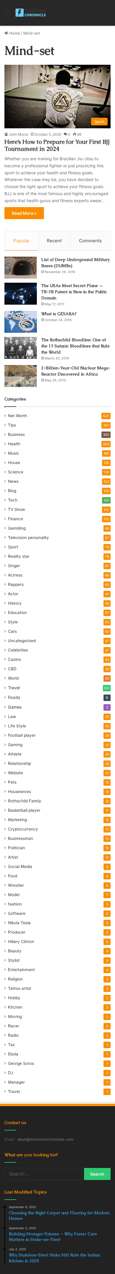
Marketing (17, 819)
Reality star (18, 556)
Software (16, 913)
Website (15, 772)
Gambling (17, 528)
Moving (15, 1016)
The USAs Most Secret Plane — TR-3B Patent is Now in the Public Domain (74, 292)
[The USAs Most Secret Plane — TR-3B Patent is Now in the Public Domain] (20, 294)
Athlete (15, 754)
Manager (16, 1082)
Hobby (14, 997)
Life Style (17, 726)
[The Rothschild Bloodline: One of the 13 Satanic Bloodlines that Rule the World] (20, 348)
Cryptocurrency (23, 829)
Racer (13, 1026)
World (13, 678)
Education (17, 612)
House (14, 462)
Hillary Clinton (21, 941)
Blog (12, 490)
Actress (15, 575)
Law (12, 716)
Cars (12, 631)
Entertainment (21, 969)
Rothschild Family (24, 801)
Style (13, 622)
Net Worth (17, 415)
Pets (12, 782)
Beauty (15, 951)
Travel (14, 687)
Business (16, 434)
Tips (12, 425)
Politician (16, 847)
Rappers (16, 584)
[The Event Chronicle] (31, 13)
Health (14, 443)
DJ (10, 1072)
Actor (13, 593)
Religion (15, 979)
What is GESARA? (58, 313)
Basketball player (24, 810)
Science (15, 472)
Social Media (20, 866)
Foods (14, 697)
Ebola (13, 1054)
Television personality (28, 537)
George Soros (21, 1063)
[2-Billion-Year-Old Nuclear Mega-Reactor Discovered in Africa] (20, 376)
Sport (13, 547)
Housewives (19, 791)
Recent (54, 240)
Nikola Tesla (19, 922)
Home (14, 33)
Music (13, 453)
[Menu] (7, 15)
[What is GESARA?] (20, 322)
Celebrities (18, 650)
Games (15, 707)
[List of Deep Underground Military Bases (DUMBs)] (20, 268)
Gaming (15, 744)
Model (13, 894)
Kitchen (15, 1007)
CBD (12, 668)
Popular (21, 240)
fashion (15, 904)
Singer (14, 565)
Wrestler (16, 885)
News (13, 481)
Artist (13, 857)
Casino (14, 659)
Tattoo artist (19, 988)
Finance (15, 518)
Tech (12, 500)
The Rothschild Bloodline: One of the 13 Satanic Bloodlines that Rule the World (75, 346)
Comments (90, 240)
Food (12, 876)
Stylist (14, 960)
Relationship (19, 763)
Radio (13, 1035)
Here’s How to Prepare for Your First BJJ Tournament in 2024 (57, 145)
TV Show (16, 509)
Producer (16, 932)
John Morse (18, 134)
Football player (22, 735)
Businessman (20, 838)
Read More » (24, 213)
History (15, 603)
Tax (11, 1044)
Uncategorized (22, 640)
